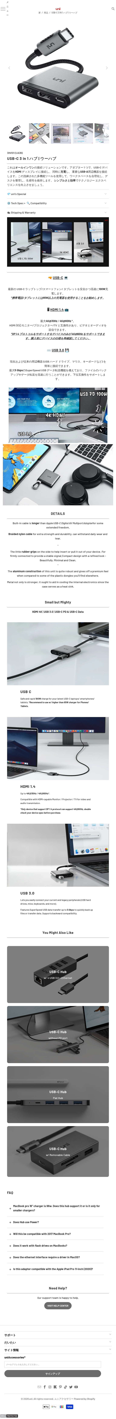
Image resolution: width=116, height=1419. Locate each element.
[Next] (106, 68)
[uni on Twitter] (71, 1387)
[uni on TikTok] (65, 1387)
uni (30, 1398)
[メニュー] (2, 8)
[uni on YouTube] (76, 1387)
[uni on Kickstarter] (55, 1387)
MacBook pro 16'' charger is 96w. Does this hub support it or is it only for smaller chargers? (56, 1208)
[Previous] (9, 68)
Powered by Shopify (84, 1398)
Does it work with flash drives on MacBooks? (40, 1245)
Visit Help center (57, 1305)
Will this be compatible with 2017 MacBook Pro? (42, 1233)
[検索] (113, 9)
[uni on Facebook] (44, 1387)
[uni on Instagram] (50, 1387)
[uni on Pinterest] (60, 1387)
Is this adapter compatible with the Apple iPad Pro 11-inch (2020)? (53, 1269)
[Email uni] (39, 1387)
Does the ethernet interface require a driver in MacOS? (46, 1257)
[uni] (58, 8)
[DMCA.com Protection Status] (9, 1416)
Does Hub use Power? (26, 1222)
